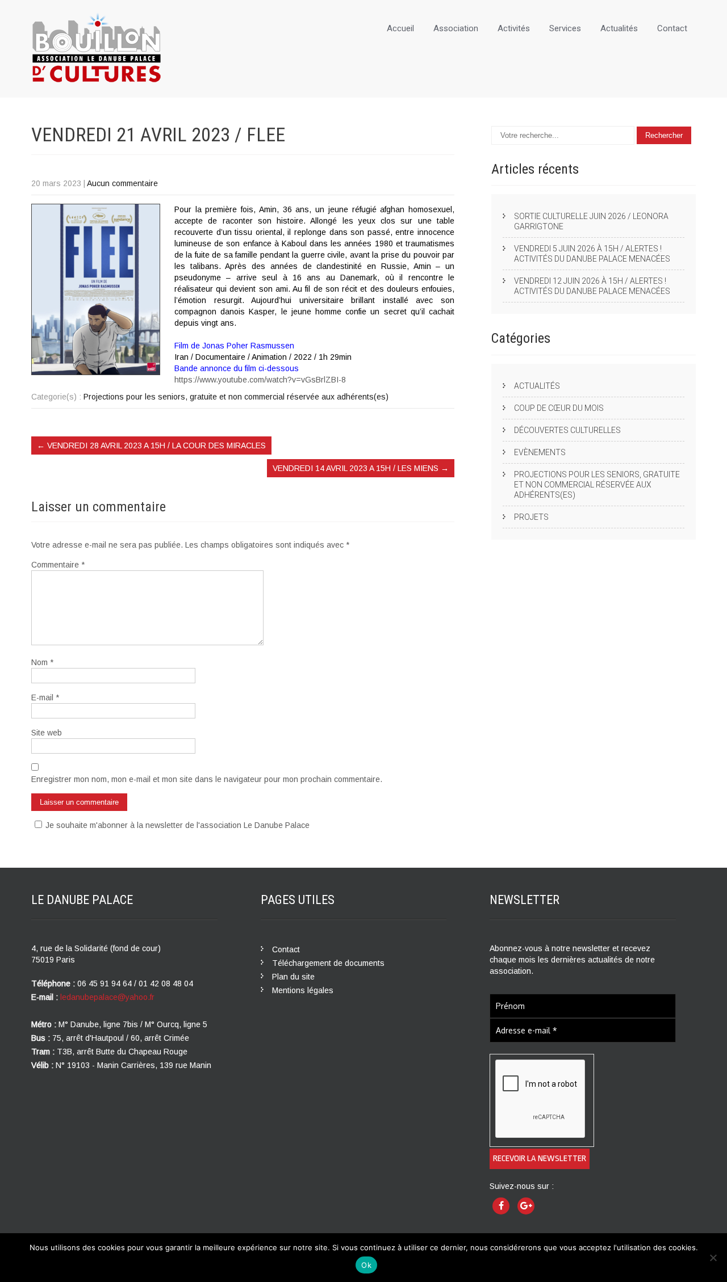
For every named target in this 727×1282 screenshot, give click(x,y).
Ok (366, 1265)
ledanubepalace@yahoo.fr (107, 997)
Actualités (619, 28)
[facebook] (500, 1205)
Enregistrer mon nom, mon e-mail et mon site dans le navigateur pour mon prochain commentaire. (206, 779)
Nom (42, 662)
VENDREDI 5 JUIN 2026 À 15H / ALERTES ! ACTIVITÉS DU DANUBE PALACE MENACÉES (592, 253)
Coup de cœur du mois (559, 408)
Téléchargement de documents (328, 963)
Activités (514, 28)
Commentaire (58, 564)
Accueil (400, 28)
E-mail (45, 697)
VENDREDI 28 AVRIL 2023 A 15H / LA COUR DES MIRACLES (151, 445)
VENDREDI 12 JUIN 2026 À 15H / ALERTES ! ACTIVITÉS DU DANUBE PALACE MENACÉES (592, 286)
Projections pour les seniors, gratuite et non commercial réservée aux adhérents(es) (235, 396)
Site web (46, 732)
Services (565, 28)
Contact (672, 28)
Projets (531, 517)
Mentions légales (302, 990)
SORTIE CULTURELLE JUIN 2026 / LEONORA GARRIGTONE (591, 221)
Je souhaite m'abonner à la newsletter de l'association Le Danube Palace (177, 825)
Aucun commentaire (122, 183)
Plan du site (293, 976)
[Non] (712, 1257)
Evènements (540, 452)
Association (455, 28)
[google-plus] (525, 1205)
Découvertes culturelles (567, 430)
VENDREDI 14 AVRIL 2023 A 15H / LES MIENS (361, 468)
